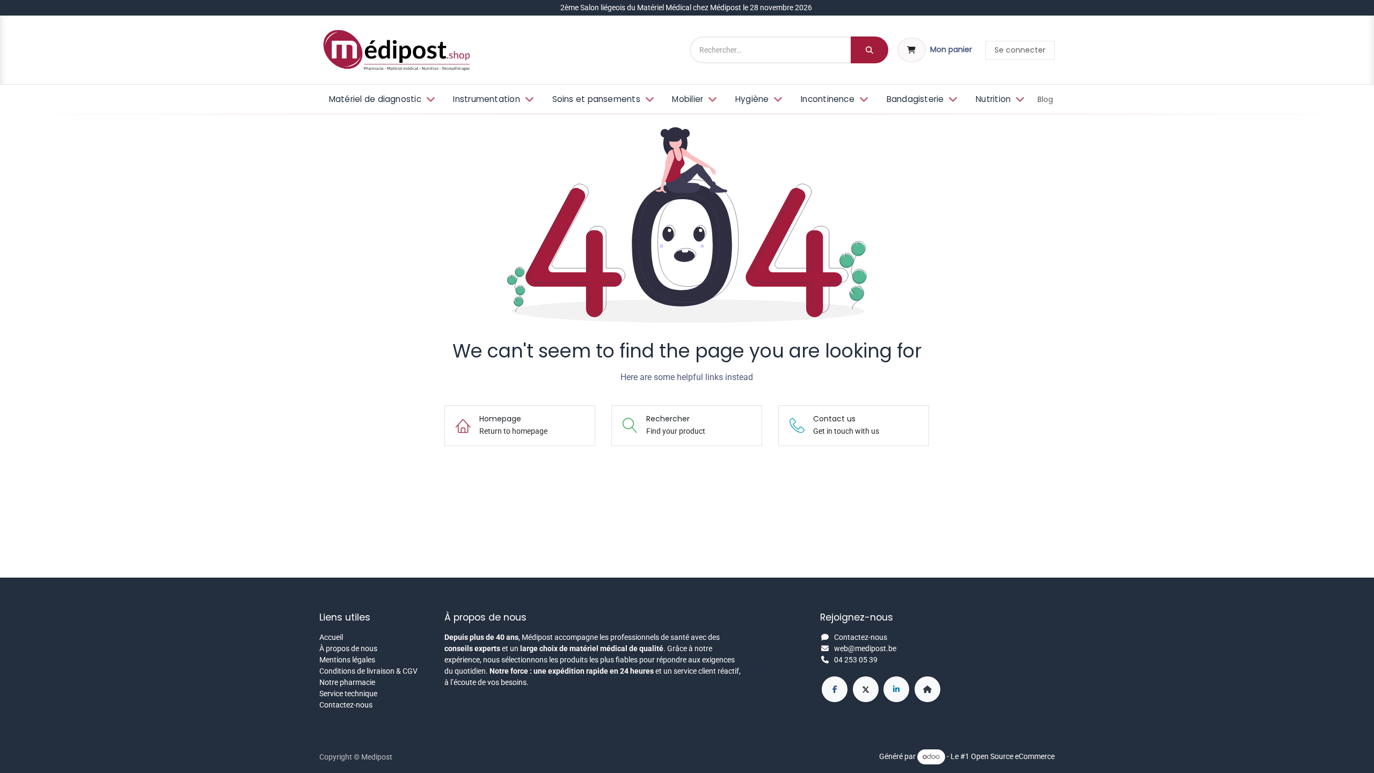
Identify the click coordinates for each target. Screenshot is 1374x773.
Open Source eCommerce (1013, 756)
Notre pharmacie (347, 682)
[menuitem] (380, 99)
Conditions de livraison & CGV (368, 671)
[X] (866, 689)
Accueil (331, 637)
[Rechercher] (869, 50)
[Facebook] (834, 689)
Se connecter (1020, 50)
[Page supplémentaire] (927, 689)
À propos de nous (348, 648)
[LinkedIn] (896, 689)
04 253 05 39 (856, 659)
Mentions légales (347, 659)
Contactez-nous (345, 705)
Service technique (348, 693)
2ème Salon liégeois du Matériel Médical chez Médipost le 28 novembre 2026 (687, 7)
